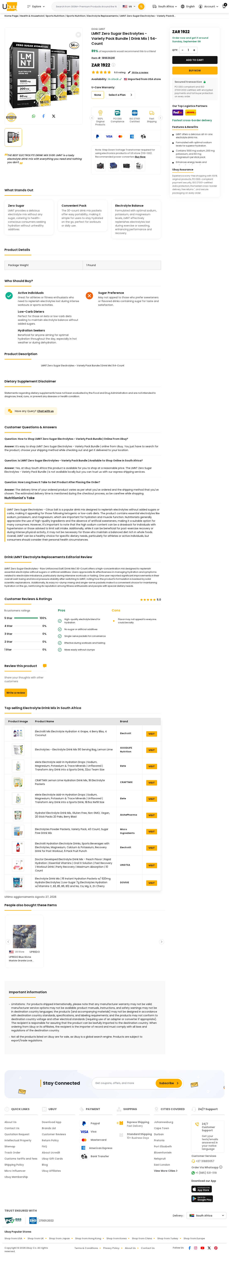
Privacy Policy (111, 1248)
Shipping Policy (14, 1165)
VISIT (151, 734)
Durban (159, 1134)
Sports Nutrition (55, 16)
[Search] (141, 6)
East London (162, 1165)
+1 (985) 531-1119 (206, 1173)
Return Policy (50, 1140)
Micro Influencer (15, 1171)
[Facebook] (190, 1248)
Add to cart (195, 60)
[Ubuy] (10, 6)
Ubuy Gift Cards (52, 1158)
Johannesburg (163, 1122)
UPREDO (35, 952)
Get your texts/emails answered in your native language (210, 1142)
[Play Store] (202, 1199)
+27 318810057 (205, 1161)
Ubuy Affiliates (51, 1171)
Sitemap (9, 1146)
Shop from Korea (116, 1238)
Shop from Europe (194, 1238)
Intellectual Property (17, 1140)
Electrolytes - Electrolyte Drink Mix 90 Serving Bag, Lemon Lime (74, 749)
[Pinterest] (216, 1248)
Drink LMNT (98, 29)
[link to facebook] (43, 116)
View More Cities (165, 1171)
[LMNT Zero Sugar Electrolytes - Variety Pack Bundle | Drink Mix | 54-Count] (43, 75)
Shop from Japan (59, 1238)
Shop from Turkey (167, 1238)
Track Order (12, 1152)
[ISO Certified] (40, 1220)
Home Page (11, 16)
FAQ (44, 1146)
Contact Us (11, 1128)
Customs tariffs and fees (20, 1158)
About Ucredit (51, 1152)
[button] (164, 6)
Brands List (49, 1128)
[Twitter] (209, 1248)
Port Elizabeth (163, 1146)
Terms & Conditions (86, 1248)
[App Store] (202, 1190)
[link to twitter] (53, 116)
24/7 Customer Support (208, 1127)
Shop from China (142, 1238)
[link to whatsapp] (33, 116)
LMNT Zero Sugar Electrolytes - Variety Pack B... (147, 16)
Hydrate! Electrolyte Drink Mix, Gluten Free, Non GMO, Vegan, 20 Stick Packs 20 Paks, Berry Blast (72, 814)
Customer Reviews (54, 1134)
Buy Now (140, 156)
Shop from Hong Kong (88, 1238)
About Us (10, 1122)
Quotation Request (16, 1134)
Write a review (15, 693)
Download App (51, 1122)
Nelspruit (160, 1158)
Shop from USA (13, 1238)
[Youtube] (202, 1248)
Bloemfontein (163, 1152)
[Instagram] (196, 1248)
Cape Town (161, 1128)
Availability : (99, 79)
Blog (45, 1165)
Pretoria (159, 1140)
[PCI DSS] (12, 1220)
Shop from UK (36, 1238)
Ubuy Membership (16, 1177)
